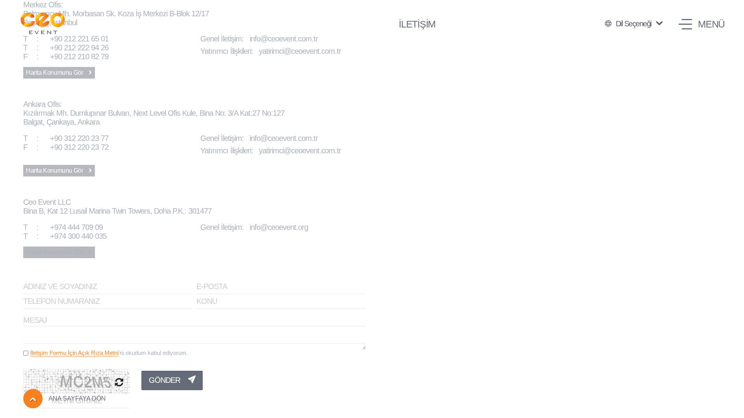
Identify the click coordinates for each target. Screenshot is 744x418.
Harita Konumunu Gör (55, 72)
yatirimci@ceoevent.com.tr (300, 51)
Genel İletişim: (225, 38)
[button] (702, 24)
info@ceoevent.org (279, 227)
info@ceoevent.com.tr (284, 38)
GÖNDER (165, 380)
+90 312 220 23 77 (65, 138)
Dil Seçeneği (633, 23)
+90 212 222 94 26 (65, 47)
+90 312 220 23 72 (65, 147)
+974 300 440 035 (65, 236)
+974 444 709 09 (63, 227)
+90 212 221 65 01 (65, 38)
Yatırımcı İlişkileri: (229, 51)
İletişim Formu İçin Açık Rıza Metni (74, 352)
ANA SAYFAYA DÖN (77, 398)
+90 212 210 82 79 (65, 56)
